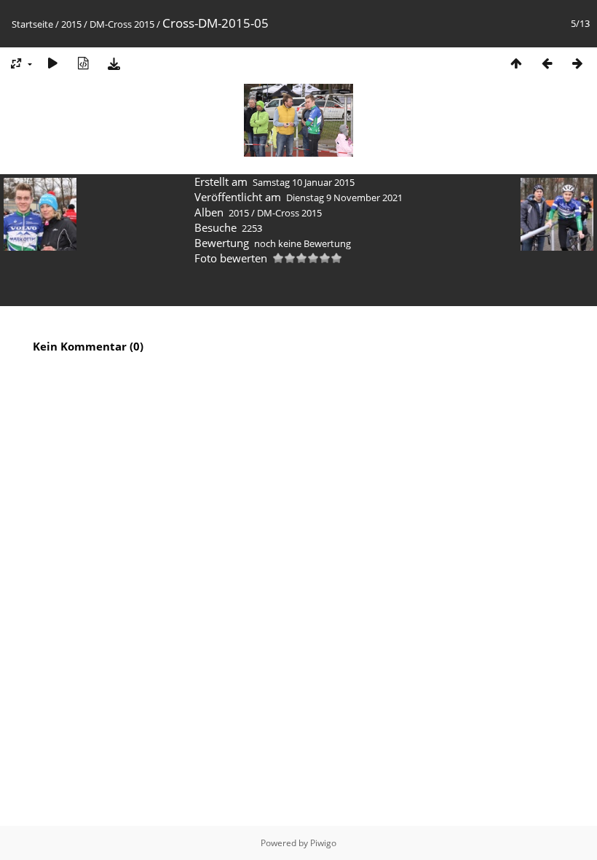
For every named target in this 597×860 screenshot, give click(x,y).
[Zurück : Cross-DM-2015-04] (546, 63)
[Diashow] (52, 63)
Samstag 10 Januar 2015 (304, 182)
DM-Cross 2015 (122, 24)
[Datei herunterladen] (113, 63)
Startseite (32, 24)
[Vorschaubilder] (516, 63)
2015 (71, 24)
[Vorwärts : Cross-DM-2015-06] (577, 63)
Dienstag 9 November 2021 (344, 197)
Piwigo (323, 843)
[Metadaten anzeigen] (83, 63)
